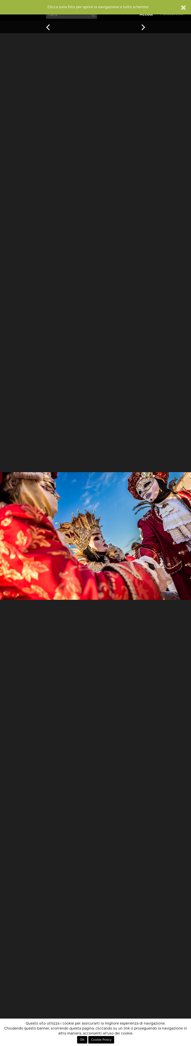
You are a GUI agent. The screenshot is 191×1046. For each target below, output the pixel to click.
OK (82, 1039)
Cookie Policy (101, 1039)
